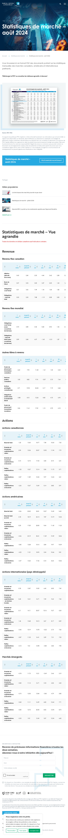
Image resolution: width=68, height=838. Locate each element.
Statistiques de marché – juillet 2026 (23, 200)
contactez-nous (10, 813)
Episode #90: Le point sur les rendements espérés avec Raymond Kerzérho (34, 209)
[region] (23, 824)
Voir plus (6, 215)
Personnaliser (11, 831)
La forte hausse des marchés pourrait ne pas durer (27, 192)
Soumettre (49, 775)
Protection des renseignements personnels (43, 823)
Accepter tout (34, 831)
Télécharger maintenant (51, 160)
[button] (65, 4)
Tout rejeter (22, 831)
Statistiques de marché (18, 56)
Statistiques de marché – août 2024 (39, 56)
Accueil (4, 56)
